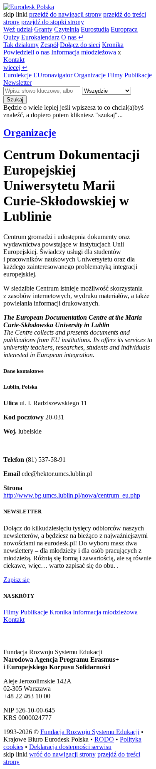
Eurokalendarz (40, 37)
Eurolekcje (17, 75)
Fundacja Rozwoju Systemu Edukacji (89, 731)
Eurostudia (95, 29)
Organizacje (90, 75)
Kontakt (14, 59)
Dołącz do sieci (80, 44)
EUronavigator (52, 75)
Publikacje (138, 75)
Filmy (115, 75)
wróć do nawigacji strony (62, 754)
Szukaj (15, 99)
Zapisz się (16, 579)
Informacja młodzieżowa (83, 52)
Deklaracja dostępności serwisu (70, 746)
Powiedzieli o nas (26, 52)
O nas (72, 37)
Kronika (113, 44)
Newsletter (17, 82)
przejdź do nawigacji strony (65, 14)
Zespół (49, 44)
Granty (43, 29)
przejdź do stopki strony (52, 21)
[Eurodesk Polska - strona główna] (28, 6)
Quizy (11, 37)
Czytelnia (66, 29)
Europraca (124, 29)
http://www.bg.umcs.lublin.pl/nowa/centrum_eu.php (71, 495)
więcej (15, 67)
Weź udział (17, 29)
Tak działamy (21, 44)
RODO (104, 739)
